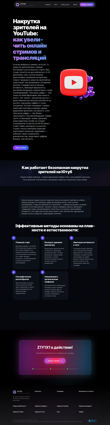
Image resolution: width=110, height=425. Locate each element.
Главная (47, 4)
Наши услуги (65, 4)
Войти (75, 4)
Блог (55, 4)
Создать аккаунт (87, 4)
